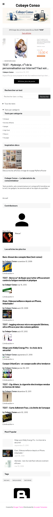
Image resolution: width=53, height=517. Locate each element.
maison (5, 134)
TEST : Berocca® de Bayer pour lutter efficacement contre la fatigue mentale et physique (26, 279)
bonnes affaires (8, 123)
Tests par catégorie (12, 110)
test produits (17, 480)
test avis (6, 480)
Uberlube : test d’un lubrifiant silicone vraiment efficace (31, 462)
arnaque (6, 119)
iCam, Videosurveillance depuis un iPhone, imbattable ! (22, 302)
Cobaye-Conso (8, 72)
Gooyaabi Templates (40, 507)
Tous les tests (10, 103)
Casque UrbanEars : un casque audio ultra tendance (26, 363)
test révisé (27, 480)
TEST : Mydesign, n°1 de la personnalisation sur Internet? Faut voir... (26, 66)
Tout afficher (26, 33)
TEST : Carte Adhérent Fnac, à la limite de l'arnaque (26, 407)
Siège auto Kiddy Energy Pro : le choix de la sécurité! (22, 349)
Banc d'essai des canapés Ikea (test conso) (22, 257)
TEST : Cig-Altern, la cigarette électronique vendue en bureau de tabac (26, 385)
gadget (5, 126)
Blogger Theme (18, 507)
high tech (6, 130)
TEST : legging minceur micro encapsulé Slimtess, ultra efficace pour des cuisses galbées (26, 325)
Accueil (5, 198)
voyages (6, 138)
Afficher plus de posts (26, 81)
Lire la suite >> (8, 273)
